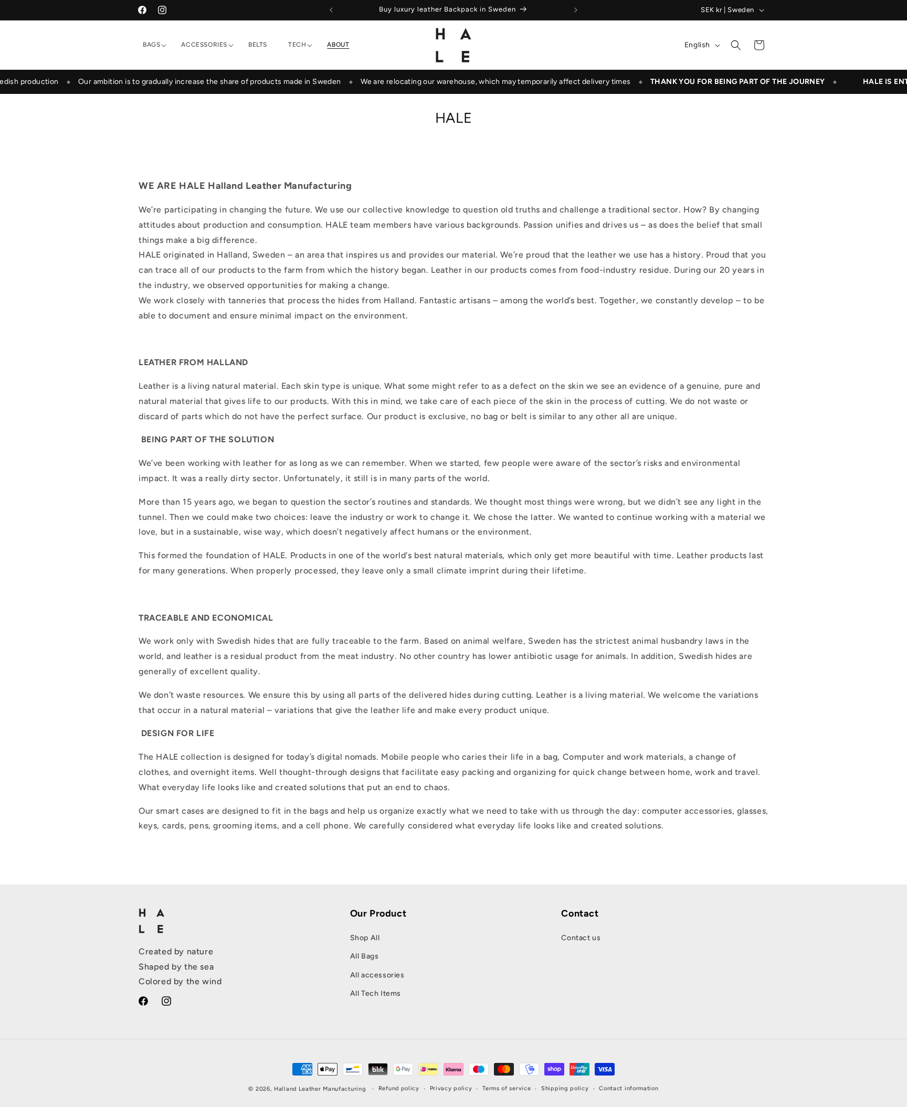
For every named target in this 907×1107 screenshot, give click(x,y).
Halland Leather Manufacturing (320, 1088)
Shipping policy (565, 1088)
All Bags (364, 956)
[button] (151, 45)
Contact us (580, 937)
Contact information (628, 1088)
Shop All (365, 937)
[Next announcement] (575, 10)
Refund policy (398, 1088)
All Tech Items (375, 993)
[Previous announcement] (331, 10)
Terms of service (506, 1088)
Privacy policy (451, 1088)
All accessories (377, 975)
